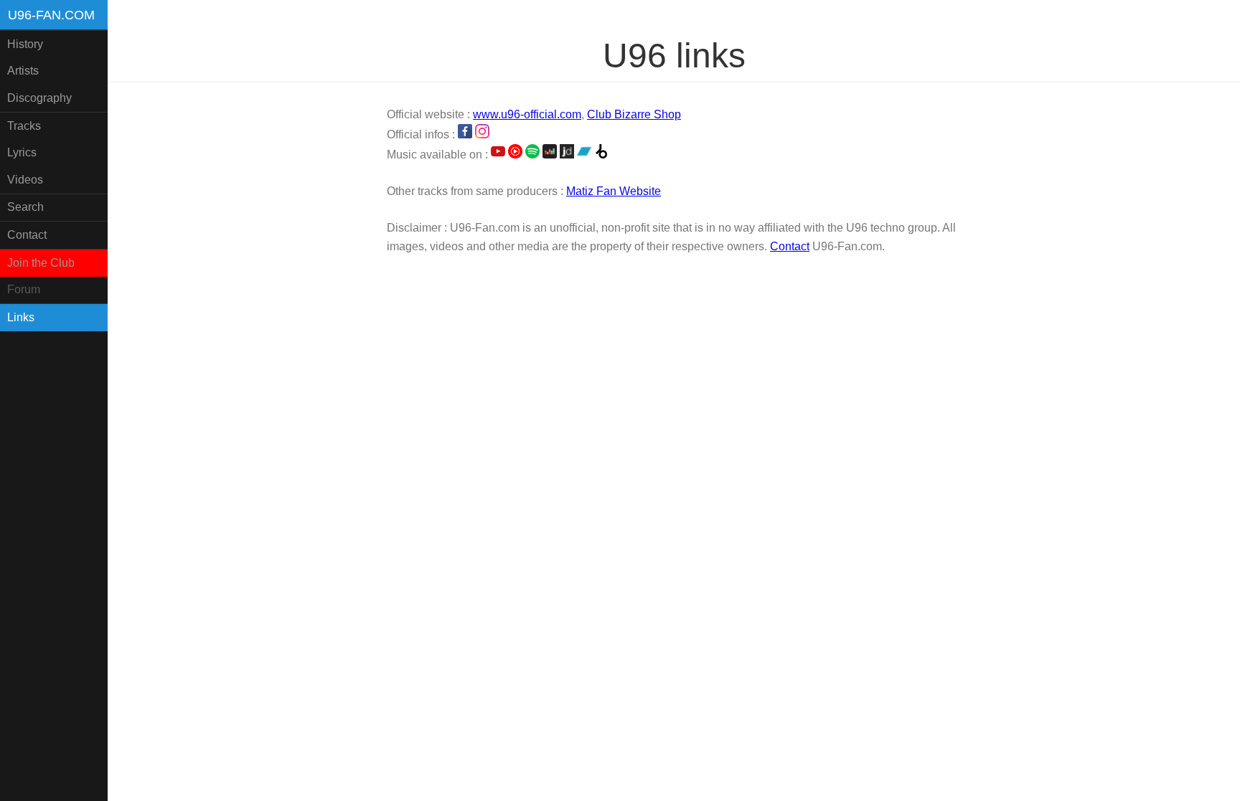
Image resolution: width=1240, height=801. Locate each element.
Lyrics (22, 152)
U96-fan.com (51, 15)
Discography (39, 98)
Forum (23, 289)
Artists (23, 71)
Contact (27, 235)
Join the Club (41, 263)
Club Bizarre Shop (634, 114)
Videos (25, 180)
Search (25, 207)
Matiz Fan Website (613, 191)
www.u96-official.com (527, 114)
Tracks (24, 126)
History (25, 44)
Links (20, 317)
